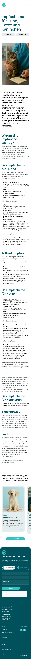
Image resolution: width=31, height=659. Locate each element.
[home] (4, 4)
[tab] (8, 568)
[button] (25, 4)
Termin (4, 644)
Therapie (4, 637)
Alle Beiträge (15, 538)
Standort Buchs (6, 649)
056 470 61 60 (5, 611)
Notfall (3, 640)
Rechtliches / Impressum (7, 655)
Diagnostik (5, 635)
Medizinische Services (8, 632)
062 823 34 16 (5, 620)
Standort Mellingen (7, 647)
